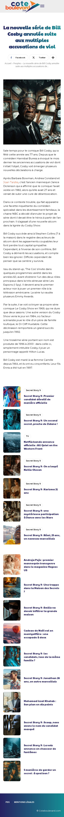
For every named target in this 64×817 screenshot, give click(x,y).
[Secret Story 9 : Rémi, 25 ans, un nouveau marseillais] (12, 534)
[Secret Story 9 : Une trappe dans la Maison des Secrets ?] (12, 587)
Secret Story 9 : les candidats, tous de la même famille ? (42, 657)
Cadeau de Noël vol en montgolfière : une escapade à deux (38, 634)
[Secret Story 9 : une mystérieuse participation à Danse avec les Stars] (12, 511)
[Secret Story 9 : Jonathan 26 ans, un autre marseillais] (12, 679)
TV (27, 436)
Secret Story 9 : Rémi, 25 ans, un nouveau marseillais (42, 536)
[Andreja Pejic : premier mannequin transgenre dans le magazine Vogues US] (12, 564)
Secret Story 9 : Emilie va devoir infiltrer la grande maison (40, 611)
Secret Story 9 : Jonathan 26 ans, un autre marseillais (42, 679)
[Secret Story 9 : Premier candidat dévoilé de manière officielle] (12, 396)
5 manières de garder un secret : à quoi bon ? (40, 771)
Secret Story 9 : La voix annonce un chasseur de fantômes (40, 748)
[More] (53, 57)
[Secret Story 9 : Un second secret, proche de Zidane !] (12, 419)
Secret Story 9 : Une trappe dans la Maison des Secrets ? (41, 588)
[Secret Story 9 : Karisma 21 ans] (12, 488)
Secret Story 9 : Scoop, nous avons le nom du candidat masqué (41, 726)
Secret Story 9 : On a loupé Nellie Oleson (41, 468)
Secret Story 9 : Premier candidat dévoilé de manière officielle (39, 399)
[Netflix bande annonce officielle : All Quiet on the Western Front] (12, 442)
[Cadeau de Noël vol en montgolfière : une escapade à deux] (12, 633)
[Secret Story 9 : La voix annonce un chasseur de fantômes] (12, 748)
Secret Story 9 (33, 390)
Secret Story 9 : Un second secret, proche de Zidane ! (41, 422)
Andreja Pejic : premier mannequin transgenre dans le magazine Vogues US (41, 565)
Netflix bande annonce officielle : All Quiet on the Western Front (41, 445)
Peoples (17, 63)
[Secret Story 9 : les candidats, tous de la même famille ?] (12, 656)
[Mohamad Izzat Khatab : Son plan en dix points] (12, 702)
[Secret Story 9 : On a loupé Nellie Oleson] (12, 465)
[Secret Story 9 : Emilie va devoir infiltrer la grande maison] (12, 610)
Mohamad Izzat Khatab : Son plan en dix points (40, 702)
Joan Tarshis (10, 182)
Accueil (8, 63)
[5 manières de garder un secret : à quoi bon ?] (12, 771)
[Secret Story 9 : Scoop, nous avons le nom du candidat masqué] (12, 725)
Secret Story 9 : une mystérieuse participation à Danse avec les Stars (41, 514)
